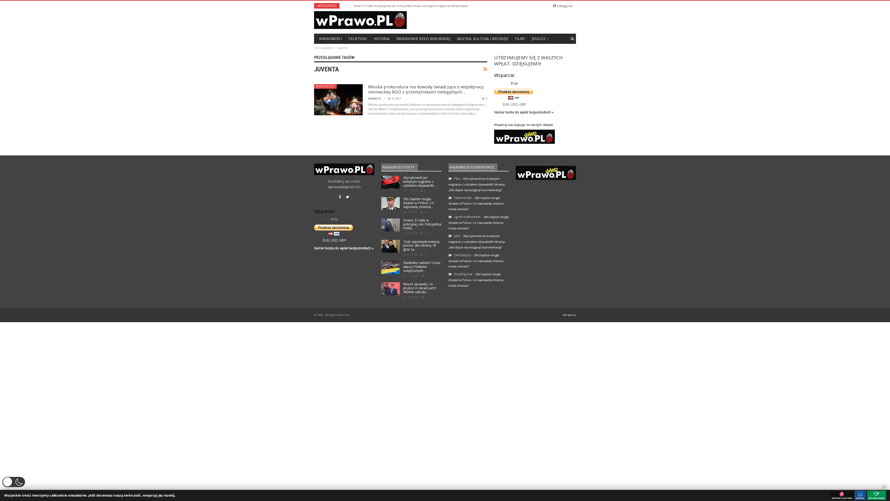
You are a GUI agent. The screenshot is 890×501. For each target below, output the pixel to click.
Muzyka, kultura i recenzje (482, 38)
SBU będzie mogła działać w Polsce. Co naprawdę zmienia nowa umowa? (475, 203)
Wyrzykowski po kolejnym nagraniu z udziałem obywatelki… (419, 181)
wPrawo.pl (569, 315)
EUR (506, 104)
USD (514, 104)
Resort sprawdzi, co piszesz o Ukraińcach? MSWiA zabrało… (419, 288)
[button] (13, 482)
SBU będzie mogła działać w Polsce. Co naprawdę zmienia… (418, 203)
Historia (382, 38)
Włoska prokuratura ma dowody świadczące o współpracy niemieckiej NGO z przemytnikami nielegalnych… (426, 89)
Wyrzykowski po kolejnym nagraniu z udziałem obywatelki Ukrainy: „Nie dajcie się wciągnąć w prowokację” (476, 184)
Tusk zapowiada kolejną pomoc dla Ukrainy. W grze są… (421, 245)
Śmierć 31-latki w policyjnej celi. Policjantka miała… (422, 224)
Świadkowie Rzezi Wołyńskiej (423, 38)
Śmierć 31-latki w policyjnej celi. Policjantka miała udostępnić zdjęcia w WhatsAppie (410, 6)
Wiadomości (330, 38)
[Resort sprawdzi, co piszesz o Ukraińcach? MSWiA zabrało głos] (390, 288)
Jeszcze (539, 38)
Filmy (520, 38)
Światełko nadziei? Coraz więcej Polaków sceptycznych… (421, 266)
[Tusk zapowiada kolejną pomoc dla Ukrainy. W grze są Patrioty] (390, 246)
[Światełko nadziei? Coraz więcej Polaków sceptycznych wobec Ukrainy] (390, 267)
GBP (522, 104)
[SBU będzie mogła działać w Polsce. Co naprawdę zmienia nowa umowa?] (390, 203)
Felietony (358, 38)
